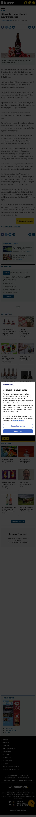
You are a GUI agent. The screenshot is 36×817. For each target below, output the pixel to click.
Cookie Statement (18, 420)
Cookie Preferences (18, 426)
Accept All (18, 431)
